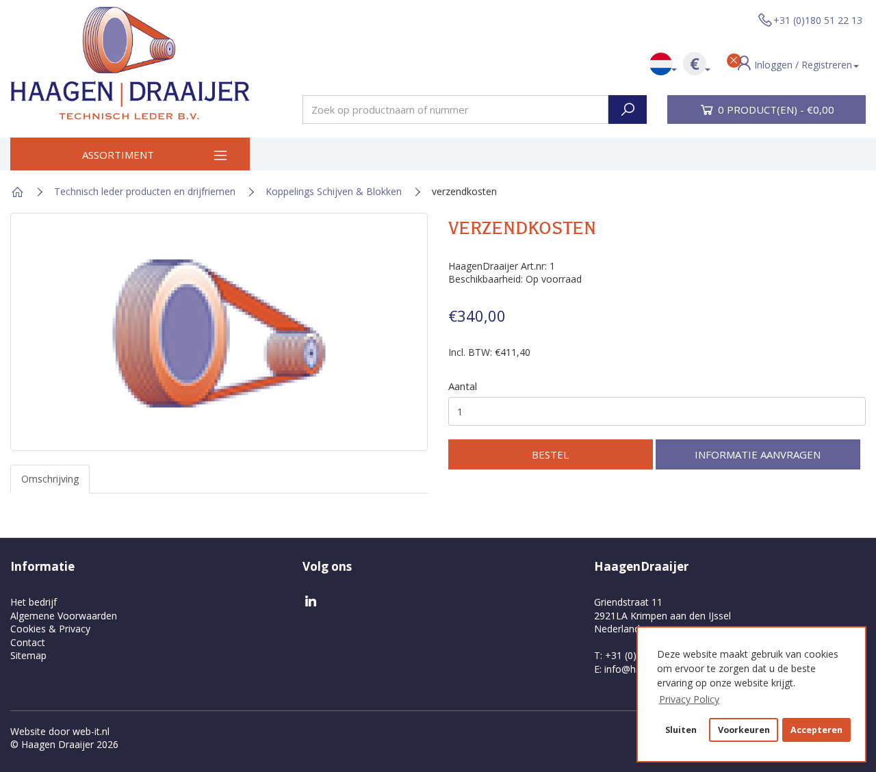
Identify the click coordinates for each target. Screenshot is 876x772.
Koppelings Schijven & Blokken (334, 191)
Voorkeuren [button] (744, 730)
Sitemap (28, 655)
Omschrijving (50, 478)
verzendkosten (464, 191)
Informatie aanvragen (758, 454)
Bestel (550, 454)
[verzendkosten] (219, 332)
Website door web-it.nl (60, 731)
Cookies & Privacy (50, 628)
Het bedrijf (33, 601)
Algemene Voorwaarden (63, 615)
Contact (27, 642)
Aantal (462, 386)
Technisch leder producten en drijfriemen (144, 191)
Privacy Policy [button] (689, 699)
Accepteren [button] (816, 730)
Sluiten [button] (681, 730)
